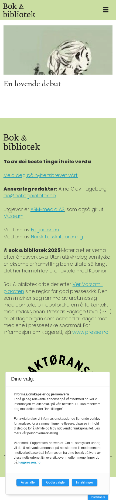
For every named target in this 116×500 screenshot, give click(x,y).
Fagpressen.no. (29, 462)
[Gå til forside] (48, 10)
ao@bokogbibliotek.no (30, 195)
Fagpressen (45, 229)
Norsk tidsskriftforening (57, 236)
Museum (13, 216)
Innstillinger (98, 496)
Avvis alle (28, 482)
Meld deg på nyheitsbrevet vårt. (41, 175)
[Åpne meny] (106, 10)
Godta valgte (55, 482)
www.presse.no (90, 332)
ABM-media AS (47, 209)
